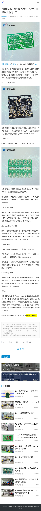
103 (35, 64)
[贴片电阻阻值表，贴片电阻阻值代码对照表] (7, 482)
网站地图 (26, 506)
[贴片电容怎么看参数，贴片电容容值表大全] (7, 449)
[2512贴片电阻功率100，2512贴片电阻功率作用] (7, 493)
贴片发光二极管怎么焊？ (25, 457)
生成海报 (6, 357)
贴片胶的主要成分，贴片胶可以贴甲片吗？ (26, 392)
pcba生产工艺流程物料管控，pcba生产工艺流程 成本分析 (27, 436)
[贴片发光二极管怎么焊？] (7, 460)
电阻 (6, 64)
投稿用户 (4, 16)
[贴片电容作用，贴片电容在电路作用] (7, 471)
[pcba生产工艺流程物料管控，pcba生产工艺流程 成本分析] (7, 438)
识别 (9, 64)
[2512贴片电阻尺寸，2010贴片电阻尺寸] (7, 405)
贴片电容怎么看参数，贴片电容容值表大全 (26, 447)
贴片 (3, 64)
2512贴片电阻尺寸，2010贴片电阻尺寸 (27, 403)
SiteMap (21, 506)
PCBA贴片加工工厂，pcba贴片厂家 (26, 425)
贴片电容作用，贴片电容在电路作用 (26, 469)
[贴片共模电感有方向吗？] (7, 416)
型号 (14, 64)
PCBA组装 (30, 16)
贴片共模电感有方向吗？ (25, 413)
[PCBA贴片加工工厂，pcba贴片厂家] (7, 427)
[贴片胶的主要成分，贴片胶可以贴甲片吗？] (7, 394)
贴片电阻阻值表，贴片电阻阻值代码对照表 (26, 480)
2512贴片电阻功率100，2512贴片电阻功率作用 (27, 491)
